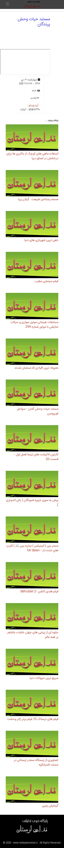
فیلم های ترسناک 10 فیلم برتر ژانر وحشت (32, 719)
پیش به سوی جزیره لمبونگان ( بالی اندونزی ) (32, 502)
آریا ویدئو (33, 105)
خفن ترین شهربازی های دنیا (41, 240)
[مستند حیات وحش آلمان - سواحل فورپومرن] (32, 393)
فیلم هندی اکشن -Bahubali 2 (39, 591)
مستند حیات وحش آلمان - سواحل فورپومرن (37, 411)
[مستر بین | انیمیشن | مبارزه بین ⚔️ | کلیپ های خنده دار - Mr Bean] (32, 530)
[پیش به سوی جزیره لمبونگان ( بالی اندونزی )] (32, 484)
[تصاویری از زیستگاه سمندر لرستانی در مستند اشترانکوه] (32, 744)
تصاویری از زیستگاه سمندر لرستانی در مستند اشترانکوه (36, 762)
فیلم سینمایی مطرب (46, 281)
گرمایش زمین (50, 805)
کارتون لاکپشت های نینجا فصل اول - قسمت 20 (36, 457)
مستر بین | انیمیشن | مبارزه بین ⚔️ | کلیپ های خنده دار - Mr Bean (32, 548)
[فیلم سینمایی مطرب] (32, 265)
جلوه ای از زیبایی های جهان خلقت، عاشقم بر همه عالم (33, 635)
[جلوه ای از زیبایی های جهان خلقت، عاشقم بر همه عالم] (32, 617)
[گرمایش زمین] (32, 790)
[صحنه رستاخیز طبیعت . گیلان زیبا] (32, 183)
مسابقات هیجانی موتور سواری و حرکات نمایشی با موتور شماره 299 (34, 324)
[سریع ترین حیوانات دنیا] (32, 662)
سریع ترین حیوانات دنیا (44, 678)
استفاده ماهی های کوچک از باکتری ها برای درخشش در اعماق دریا (32, 156)
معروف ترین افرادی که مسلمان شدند (36, 367)
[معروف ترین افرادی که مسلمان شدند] (32, 352)
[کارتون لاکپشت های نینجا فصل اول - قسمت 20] (32, 439)
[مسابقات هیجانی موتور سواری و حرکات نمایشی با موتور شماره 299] (32, 306)
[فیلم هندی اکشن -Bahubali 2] (32, 575)
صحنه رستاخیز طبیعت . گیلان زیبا (38, 199)
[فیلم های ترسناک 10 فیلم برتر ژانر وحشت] (32, 703)
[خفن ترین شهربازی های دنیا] (32, 224)
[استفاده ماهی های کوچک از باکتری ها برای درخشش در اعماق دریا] (32, 138)
